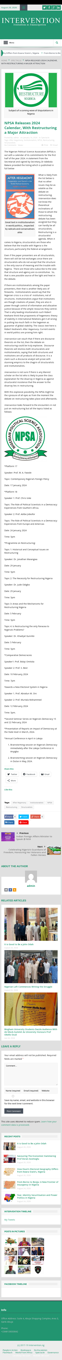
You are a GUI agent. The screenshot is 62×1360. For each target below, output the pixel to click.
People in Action (10, 1350)
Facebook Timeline (15, 1284)
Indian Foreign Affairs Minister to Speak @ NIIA (34, 838)
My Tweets (9, 1219)
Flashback (7, 1352)
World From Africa (23, 1352)
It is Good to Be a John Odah (19, 944)
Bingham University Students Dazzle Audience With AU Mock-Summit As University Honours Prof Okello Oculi (30, 1032)
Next (40, 846)
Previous (24, 833)
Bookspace (26, 1350)
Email (55, 145)
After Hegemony (16, 140)
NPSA (39, 140)
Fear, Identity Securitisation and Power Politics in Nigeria (37, 1196)
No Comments (10, 145)
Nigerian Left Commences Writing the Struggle (28, 986)
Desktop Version (21, 1355)
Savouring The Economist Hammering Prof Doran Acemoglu (36, 1157)
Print (46, 145)
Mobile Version (41, 1355)
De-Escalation (40, 1350)
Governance (53, 1352)
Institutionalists (30, 140)
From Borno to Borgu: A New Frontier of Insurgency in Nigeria (37, 1183)
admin (16, 137)
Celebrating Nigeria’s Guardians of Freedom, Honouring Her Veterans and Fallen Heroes (25, 852)
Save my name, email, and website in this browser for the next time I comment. (29, 1102)
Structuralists (9, 142)
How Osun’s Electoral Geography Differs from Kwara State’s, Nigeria (37, 1170)
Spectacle (45, 137)
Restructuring (48, 140)
